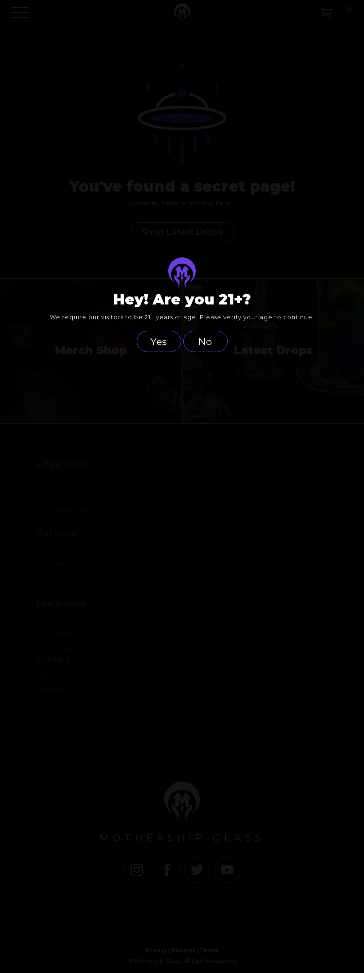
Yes (158, 341)
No (205, 341)
